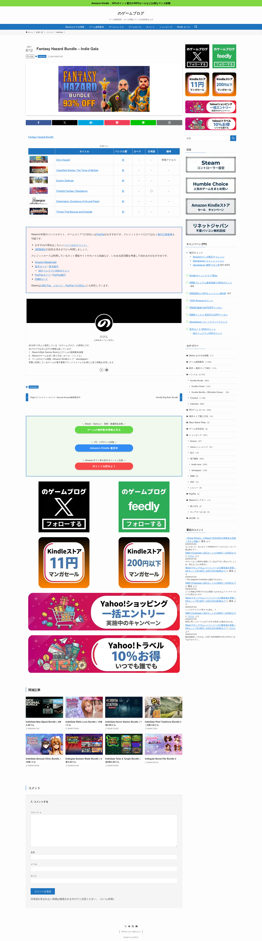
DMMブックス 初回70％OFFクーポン (208, 314)
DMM (194, 476)
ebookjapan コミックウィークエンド (208, 321)
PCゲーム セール (200, 409)
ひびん (191, 555)
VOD (194, 481)
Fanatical (197, 397)
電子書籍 (197, 458)
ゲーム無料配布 (200, 361)
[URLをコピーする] (169, 122)
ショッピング (198, 434)
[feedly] (129, 926)
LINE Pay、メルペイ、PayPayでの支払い (63, 285)
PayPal (100, 234)
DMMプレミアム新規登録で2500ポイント (210, 282)
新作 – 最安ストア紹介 (202, 367)
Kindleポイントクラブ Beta (203, 275)
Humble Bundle (199, 380)
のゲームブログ (131, 13)
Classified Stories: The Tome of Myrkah (77, 170)
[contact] (107, 370)
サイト (34, 875)
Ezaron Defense (65, 180)
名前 (33, 852)
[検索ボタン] (195, 27)
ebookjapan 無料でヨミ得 (206, 264)
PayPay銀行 (59, 275)
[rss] (132, 926)
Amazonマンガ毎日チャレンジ (208, 256)
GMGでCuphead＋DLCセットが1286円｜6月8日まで (210, 552)
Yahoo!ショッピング (201, 446)
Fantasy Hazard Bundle (41, 137)
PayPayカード (43, 275)
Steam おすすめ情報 (201, 355)
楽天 (194, 452)
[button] (38, 122)
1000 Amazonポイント (201, 300)
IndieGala (42, 56)
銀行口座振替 (165, 234)
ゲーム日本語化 (198, 428)
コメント (36, 812)
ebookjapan (199, 470)
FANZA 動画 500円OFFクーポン (205, 307)
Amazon (196, 441)
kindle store (199, 464)
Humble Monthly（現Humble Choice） (210, 392)
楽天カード (41, 266)
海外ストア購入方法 (201, 416)
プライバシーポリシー (131, 931)
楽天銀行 (54, 266)
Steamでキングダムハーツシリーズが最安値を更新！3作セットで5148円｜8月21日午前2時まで (210, 569)
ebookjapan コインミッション (208, 260)
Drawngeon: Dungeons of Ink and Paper (77, 201)
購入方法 (196, 506)
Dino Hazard (63, 160)
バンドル (197, 374)
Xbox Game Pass (199, 422)
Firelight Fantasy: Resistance (71, 191)
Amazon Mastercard (45, 262)
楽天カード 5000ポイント (202, 329)
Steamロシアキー (200, 499)
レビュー (196, 487)
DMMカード (41, 279)
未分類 (194, 517)
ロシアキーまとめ (200, 511)
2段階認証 (40, 249)
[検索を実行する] (233, 138)
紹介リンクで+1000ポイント (54, 270)
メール (34, 863)
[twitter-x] (101, 370)
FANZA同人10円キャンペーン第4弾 (207, 293)
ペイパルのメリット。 (76, 245)
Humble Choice (200, 386)
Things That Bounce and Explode (74, 211)
